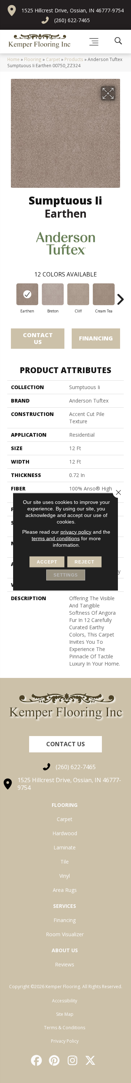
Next (120, 295)
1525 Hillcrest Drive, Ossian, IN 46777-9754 (72, 10)
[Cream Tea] (103, 294)
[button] (65, 744)
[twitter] (91, 1060)
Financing (96, 338)
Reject (84, 561)
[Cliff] (78, 294)
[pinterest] (55, 1060)
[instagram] (73, 1060)
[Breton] (53, 294)
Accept (47, 561)
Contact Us (38, 338)
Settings (65, 574)
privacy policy (75, 531)
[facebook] (36, 1060)
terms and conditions (56, 538)
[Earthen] (27, 294)
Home (13, 59)
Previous (10, 295)
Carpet (53, 59)
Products (73, 59)
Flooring (32, 59)
